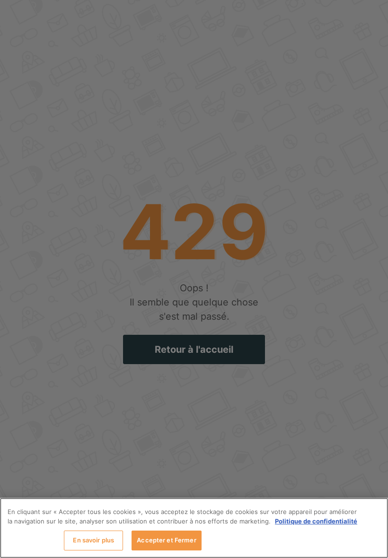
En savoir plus (93, 540)
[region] (194, 528)
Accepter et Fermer (166, 540)
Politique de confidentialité (316, 521)
